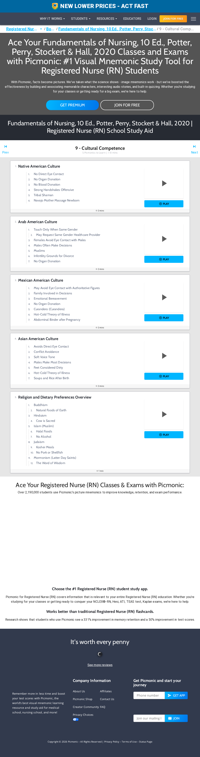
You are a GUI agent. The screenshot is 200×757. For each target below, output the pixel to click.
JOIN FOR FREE (127, 105)
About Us (79, 691)
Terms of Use (129, 741)
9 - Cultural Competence (176, 29)
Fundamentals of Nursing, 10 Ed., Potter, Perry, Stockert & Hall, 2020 (107, 29)
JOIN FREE (173, 19)
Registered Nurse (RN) (22, 29)
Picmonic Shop (82, 699)
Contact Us (107, 699)
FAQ (102, 707)
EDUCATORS (132, 19)
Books (50, 29)
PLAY (166, 204)
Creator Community (86, 707)
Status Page (145, 741)
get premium (72, 105)
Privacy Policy (111, 741)
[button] (100, 540)
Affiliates (106, 691)
